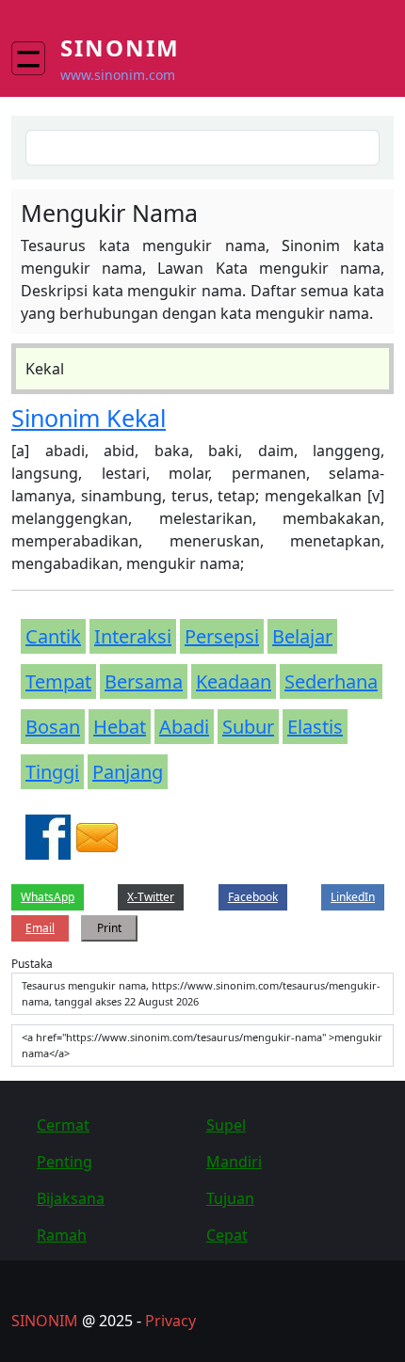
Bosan (52, 726)
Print (109, 928)
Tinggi (52, 771)
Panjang (127, 771)
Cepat (227, 1235)
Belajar (302, 636)
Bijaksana (71, 1198)
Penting (64, 1161)
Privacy (170, 1320)
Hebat (119, 726)
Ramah (62, 1235)
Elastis (315, 726)
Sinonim (120, 47)
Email (40, 928)
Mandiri (234, 1161)
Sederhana (331, 681)
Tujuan (230, 1198)
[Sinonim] (35, 58)
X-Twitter (150, 897)
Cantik (53, 636)
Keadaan (233, 681)
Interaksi (132, 636)
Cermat (63, 1125)
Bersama (144, 681)
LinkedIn (353, 897)
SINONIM (44, 1320)
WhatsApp (47, 897)
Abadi (184, 726)
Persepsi (222, 636)
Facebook (253, 897)
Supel (226, 1125)
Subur (248, 726)
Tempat (58, 681)
